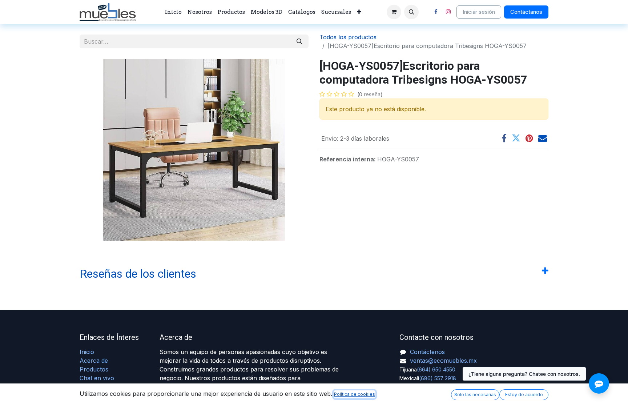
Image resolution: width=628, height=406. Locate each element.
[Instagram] (448, 12)
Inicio (87, 351)
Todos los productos (348, 37)
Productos (94, 369)
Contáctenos (427, 351)
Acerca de (94, 360)
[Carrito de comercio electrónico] (394, 12)
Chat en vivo (97, 378)
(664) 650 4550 (436, 369)
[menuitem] (173, 12)
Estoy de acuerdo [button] (524, 394)
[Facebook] (435, 12)
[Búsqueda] (299, 41)
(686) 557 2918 (437, 378)
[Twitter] (516, 138)
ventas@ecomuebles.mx (443, 360)
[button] (411, 12)
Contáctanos (526, 11)
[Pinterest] (529, 138)
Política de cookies (354, 394)
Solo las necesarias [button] (475, 394)
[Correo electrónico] (542, 138)
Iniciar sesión (479, 11)
